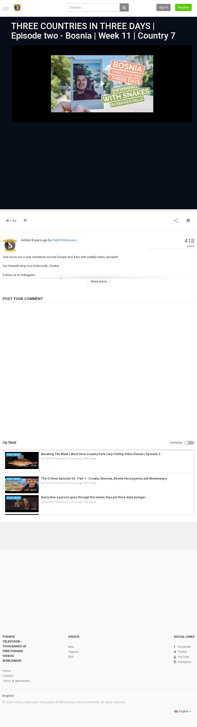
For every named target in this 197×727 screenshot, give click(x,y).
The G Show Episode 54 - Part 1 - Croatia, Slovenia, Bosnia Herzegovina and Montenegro (104, 478)
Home (7, 671)
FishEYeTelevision (64, 240)
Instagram (184, 662)
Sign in (163, 7)
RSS (71, 657)
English (183, 711)
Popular (73, 652)
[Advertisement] (98, 163)
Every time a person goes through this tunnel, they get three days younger (93, 497)
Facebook (184, 647)
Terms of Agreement (16, 681)
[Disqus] (98, 372)
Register (183, 7)
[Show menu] (6, 9)
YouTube (183, 657)
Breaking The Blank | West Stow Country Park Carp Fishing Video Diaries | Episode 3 (100, 454)
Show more (99, 281)
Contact (8, 676)
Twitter (182, 652)
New (71, 647)
